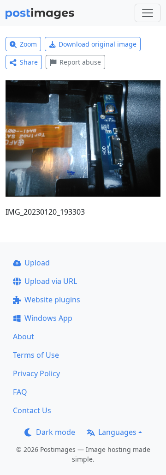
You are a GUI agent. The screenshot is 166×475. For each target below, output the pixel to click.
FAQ (20, 392)
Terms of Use (36, 355)
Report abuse (80, 62)
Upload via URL (50, 281)
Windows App (48, 318)
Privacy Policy (36, 373)
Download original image (97, 44)
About (23, 336)
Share (29, 62)
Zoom (28, 44)
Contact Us (32, 410)
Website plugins (52, 300)
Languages (117, 432)
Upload (37, 263)
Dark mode (55, 432)
